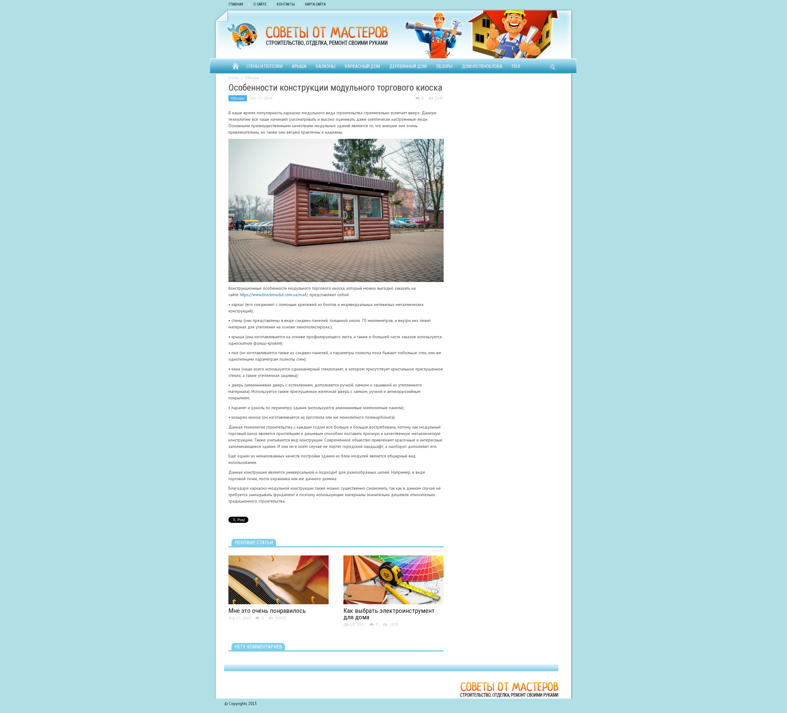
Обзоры (444, 66)
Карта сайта (315, 4)
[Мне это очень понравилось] (278, 579)
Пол (516, 66)
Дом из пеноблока (482, 66)
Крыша (299, 66)
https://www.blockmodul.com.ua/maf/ (274, 294)
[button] (552, 65)
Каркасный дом (362, 66)
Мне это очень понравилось (267, 610)
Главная (236, 4)
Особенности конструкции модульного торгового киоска (335, 87)
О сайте (260, 4)
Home (233, 78)
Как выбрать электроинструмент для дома (389, 614)
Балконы (325, 66)
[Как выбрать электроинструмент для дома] (393, 579)
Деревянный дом (408, 66)
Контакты (286, 4)
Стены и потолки (264, 66)
